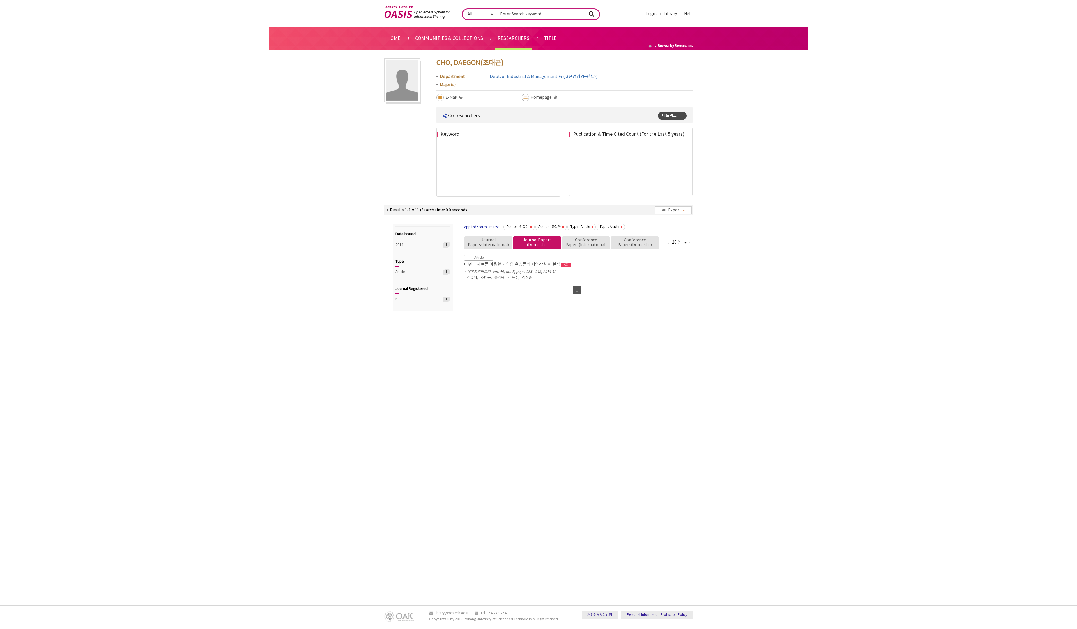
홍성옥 (499, 278)
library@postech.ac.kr (451, 613)
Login (651, 14)
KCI (414, 299)
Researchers (513, 38)
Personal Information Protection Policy (657, 615)
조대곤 (486, 278)
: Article (580, 227)
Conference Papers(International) (586, 242)
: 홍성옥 (549, 227)
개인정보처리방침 (599, 615)
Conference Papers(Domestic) (635, 242)
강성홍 (527, 278)
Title (550, 38)
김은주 (513, 278)
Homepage (541, 97)
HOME (394, 38)
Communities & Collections (449, 38)
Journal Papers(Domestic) (537, 242)
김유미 (472, 278)
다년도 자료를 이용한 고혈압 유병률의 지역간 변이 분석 (516, 264)
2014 (414, 245)
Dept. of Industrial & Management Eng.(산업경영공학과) (543, 76)
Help (688, 14)
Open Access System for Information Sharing (417, 12)
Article (414, 272)
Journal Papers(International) (488, 242)
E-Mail (451, 97)
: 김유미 (518, 227)
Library (670, 14)
